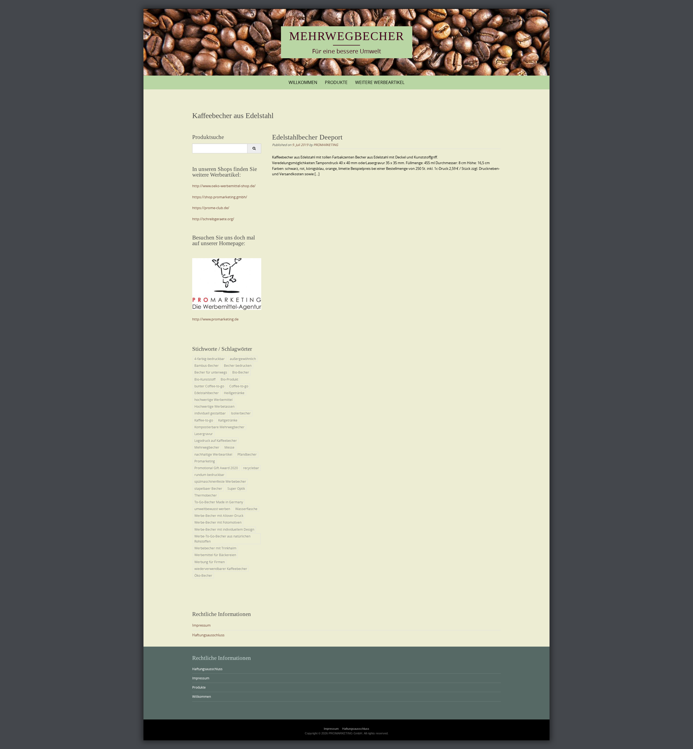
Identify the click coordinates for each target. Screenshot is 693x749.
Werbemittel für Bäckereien (215, 555)
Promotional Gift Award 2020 (216, 468)
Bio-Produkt (229, 379)
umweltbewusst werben (212, 509)
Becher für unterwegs (210, 372)
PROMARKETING (325, 144)
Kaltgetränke (227, 420)
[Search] (254, 148)
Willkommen (303, 82)
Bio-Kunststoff (204, 379)
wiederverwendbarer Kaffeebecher (220, 568)
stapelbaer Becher (208, 488)
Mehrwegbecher (346, 36)
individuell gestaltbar (210, 413)
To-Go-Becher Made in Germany (218, 502)
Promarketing (204, 461)
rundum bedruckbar (209, 474)
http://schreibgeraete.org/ (213, 218)
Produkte (336, 82)
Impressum (201, 625)
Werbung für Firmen (209, 562)
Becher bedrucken (237, 365)
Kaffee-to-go (203, 420)
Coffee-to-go (238, 386)
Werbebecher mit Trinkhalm (215, 548)
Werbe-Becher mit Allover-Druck (218, 515)
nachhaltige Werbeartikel (213, 454)
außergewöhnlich (243, 358)
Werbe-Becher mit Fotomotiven (217, 522)
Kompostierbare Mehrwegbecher (219, 427)
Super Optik (236, 488)
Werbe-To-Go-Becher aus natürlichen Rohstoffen (222, 538)
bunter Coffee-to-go (209, 386)
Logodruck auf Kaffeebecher (215, 440)
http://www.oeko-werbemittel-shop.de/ (224, 185)
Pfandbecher (247, 454)
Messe (229, 447)
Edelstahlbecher (206, 393)
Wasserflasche (246, 509)
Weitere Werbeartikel (379, 82)
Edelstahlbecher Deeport (307, 137)
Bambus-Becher (206, 365)
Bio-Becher (240, 372)
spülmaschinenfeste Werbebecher (220, 481)
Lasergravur (203, 434)
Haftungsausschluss (208, 635)
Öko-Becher (203, 575)
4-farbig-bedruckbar (209, 358)
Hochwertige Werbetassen (214, 406)
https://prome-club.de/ (210, 207)
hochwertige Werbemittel (213, 399)
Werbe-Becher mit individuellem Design (224, 529)
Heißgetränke (234, 393)
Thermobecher (205, 495)
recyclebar (251, 468)
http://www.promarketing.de (215, 319)
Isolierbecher (241, 413)
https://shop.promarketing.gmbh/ (219, 196)
